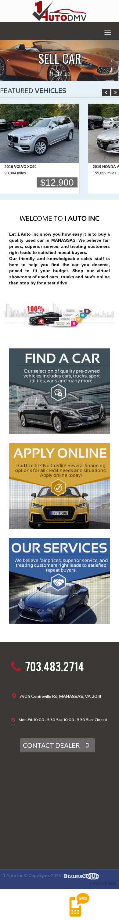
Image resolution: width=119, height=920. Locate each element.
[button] (51, 74)
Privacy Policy (103, 883)
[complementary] (100, 901)
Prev (106, 92)
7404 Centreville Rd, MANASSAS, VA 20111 (60, 696)
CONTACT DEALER (51, 745)
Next (115, 92)
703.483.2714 (54, 668)
